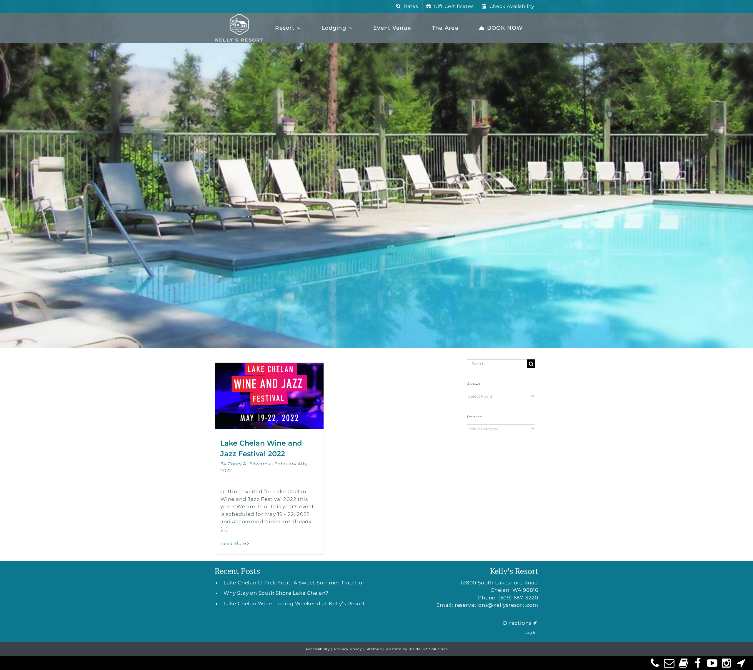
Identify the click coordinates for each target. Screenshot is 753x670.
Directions (517, 623)
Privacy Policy (348, 649)
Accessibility (317, 649)
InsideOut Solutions (428, 649)
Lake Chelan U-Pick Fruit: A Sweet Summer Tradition (295, 583)
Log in (530, 632)
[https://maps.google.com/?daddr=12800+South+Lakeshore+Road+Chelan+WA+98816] (534, 623)
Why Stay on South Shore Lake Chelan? (276, 593)
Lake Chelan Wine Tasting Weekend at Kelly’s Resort (294, 603)
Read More (233, 543)
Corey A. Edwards (249, 463)
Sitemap (374, 649)
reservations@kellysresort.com (496, 605)
